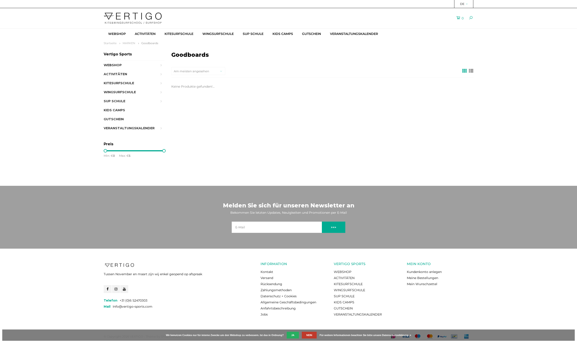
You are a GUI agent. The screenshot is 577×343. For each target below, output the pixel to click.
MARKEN (129, 43)
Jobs (264, 314)
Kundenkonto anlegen (424, 272)
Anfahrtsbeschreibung (278, 308)
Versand (267, 278)
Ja (292, 335)
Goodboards (149, 43)
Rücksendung (271, 284)
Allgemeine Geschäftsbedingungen (288, 302)
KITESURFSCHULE (179, 34)
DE (462, 4)
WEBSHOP (117, 34)
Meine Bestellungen (422, 278)
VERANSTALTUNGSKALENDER (354, 34)
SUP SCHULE (253, 34)
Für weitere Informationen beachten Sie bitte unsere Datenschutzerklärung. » (365, 335)
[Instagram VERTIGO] (116, 289)
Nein (309, 335)
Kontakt (267, 272)
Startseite (110, 43)
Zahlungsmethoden (276, 290)
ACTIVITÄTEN (145, 34)
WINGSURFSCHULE (218, 34)
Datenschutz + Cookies (279, 296)
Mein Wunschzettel (422, 284)
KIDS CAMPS (282, 34)
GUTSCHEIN (311, 34)
